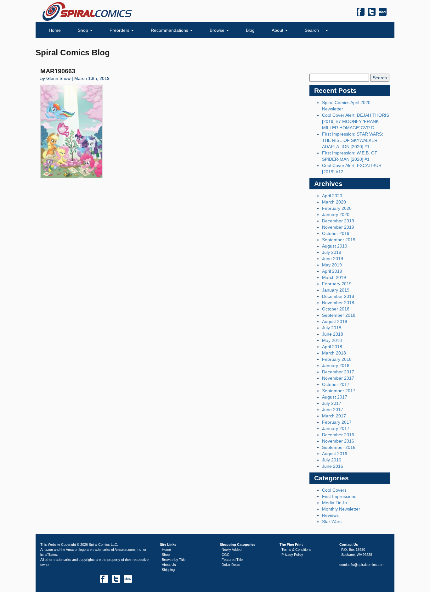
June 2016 (332, 466)
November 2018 (338, 302)
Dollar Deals (231, 565)
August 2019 (334, 246)
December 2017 (338, 371)
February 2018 (337, 359)
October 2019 (335, 233)
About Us (169, 565)
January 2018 (335, 365)
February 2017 (337, 422)
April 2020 (332, 195)
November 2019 (338, 227)
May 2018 (332, 340)
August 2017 (334, 396)
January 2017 (335, 428)
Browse (218, 30)
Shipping (168, 570)
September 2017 (338, 390)
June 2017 (332, 409)
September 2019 (338, 239)
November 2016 (338, 441)
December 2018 (338, 296)
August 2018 (334, 321)
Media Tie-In (334, 502)
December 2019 (338, 220)
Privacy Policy (292, 554)
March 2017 (334, 415)
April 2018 (332, 346)
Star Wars (332, 521)
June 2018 (332, 334)
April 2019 (332, 271)
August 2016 (334, 453)
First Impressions (339, 496)
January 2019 (335, 290)
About (278, 30)
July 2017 (331, 403)
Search (312, 30)
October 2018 (335, 308)
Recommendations (170, 30)
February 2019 (337, 283)
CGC (225, 554)
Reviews (330, 515)
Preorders (120, 30)
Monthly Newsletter (341, 508)
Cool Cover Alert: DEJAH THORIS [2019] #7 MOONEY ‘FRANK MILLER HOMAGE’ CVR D (355, 121)
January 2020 (335, 214)
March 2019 (334, 277)
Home (55, 30)
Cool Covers (334, 490)
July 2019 (331, 252)
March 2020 (334, 201)
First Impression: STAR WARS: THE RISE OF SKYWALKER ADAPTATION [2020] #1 (352, 140)
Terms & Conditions (296, 549)
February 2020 (337, 208)
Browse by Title (173, 559)
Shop (83, 30)
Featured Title (232, 559)
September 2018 (338, 315)
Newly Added (231, 549)
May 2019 (332, 264)
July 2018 (331, 327)
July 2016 (331, 459)
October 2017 (335, 384)
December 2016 (338, 434)
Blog (250, 30)
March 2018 (334, 352)
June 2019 (332, 258)
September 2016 (338, 447)
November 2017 (338, 378)
